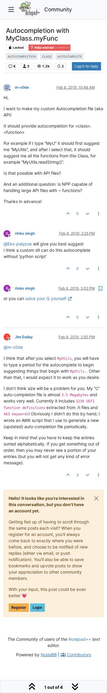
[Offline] (9, 87)
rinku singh (25, 233)
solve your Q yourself (45, 298)
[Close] (96, 498)
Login (37, 607)
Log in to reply (86, 66)
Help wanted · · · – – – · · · (51, 48)
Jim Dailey (24, 337)
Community (58, 9)
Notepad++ (79, 639)
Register (18, 607)
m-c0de (22, 87)
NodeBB (49, 654)
